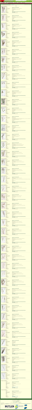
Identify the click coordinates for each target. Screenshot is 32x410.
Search (6, 2)
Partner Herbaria (15, 2)
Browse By (4, 2)
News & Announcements (10, 2)
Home (1, 2)
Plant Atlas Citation (13, 37)
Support (30, 0)
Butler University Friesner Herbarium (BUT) (15, 7)
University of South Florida (24, 403)
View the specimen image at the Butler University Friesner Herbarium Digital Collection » (19, 11)
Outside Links (19, 2)
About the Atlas (23, 2)
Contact (31, 1)
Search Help (21, 1)
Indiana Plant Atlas (1, 3)
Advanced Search (17, 1)
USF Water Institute (17, 401)
